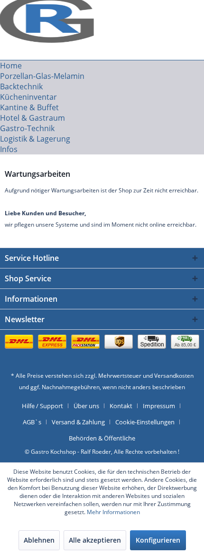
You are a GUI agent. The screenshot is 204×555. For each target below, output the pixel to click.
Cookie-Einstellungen (145, 422)
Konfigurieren (158, 540)
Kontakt (121, 406)
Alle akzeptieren (95, 540)
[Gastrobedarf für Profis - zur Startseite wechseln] (49, 13)
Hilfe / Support (42, 406)
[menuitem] (102, 65)
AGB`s (32, 422)
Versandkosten (174, 376)
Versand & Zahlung (78, 422)
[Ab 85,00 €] (102, 351)
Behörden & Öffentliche (102, 438)
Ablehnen (39, 540)
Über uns (86, 406)
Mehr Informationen (113, 512)
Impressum (159, 406)
